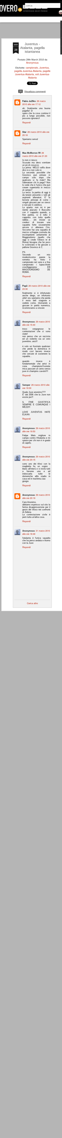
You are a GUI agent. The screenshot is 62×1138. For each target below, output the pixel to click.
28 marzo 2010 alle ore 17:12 (34, 102)
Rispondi (26, 122)
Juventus (44, 67)
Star (24, 131)
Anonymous (32, 62)
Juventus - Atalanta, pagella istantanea (32, 47)
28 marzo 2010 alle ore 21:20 (34, 154)
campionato (32, 67)
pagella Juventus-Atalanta (27, 71)
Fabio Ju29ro (29, 101)
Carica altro (32, 603)
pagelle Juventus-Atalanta (32, 72)
